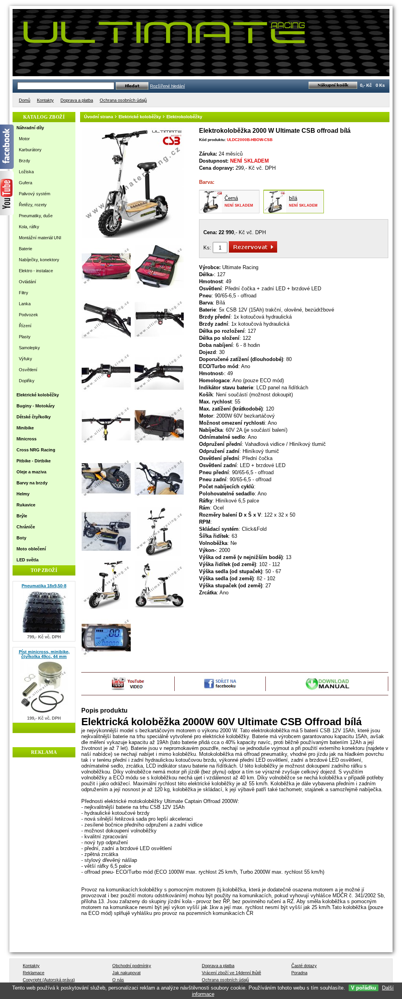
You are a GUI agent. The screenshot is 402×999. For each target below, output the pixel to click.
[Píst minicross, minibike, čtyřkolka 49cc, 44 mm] (44, 714)
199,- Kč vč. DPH (44, 718)
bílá (293, 198)
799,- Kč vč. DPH (44, 636)
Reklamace (33, 972)
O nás (118, 979)
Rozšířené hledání (167, 86)
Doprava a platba (218, 965)
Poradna (299, 972)
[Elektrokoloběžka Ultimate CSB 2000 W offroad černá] (210, 211)
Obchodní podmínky (131, 965)
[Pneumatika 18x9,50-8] (44, 633)
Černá (231, 198)
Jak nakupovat (126, 972)
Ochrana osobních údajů (225, 979)
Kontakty (31, 965)
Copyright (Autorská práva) (49, 979)
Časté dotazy (304, 965)
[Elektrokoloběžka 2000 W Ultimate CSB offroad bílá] (132, 236)
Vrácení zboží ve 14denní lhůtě (231, 972)
